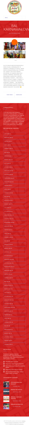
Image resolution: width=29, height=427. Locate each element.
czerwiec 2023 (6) (8, 237)
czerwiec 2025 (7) (8, 148)
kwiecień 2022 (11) (8, 285)
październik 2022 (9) (9, 266)
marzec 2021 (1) (8, 333)
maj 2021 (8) (7, 325)
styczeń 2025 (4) (8, 167)
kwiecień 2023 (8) (8, 244)
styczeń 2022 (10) (8, 296)
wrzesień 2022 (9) (8, 270)
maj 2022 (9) (7, 281)
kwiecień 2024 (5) (8, 200)
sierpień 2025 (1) (8, 141)
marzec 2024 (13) (8, 204)
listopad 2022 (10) (8, 263)
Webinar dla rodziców (16, 389)
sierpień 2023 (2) (8, 229)
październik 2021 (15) (9, 307)
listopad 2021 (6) (8, 303)
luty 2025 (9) (7, 163)
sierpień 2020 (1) (8, 340)
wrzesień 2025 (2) (8, 137)
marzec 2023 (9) (8, 248)
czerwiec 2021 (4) (8, 322)
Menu (6, 17)
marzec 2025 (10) (8, 159)
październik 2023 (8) (9, 222)
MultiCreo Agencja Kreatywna (16, 424)
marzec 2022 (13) (8, 289)
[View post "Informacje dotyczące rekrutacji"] (6, 384)
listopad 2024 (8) (8, 174)
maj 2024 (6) (7, 196)
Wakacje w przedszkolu (17, 404)
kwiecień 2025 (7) (8, 156)
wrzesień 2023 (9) (8, 226)
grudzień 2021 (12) (9, 300)
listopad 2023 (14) (8, 218)
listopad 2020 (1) (8, 337)
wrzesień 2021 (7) (8, 311)
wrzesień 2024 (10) (8, 181)
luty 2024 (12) (7, 207)
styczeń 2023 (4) (8, 255)
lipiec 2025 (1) (7, 145)
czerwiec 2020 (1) (8, 344)
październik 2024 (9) (9, 178)
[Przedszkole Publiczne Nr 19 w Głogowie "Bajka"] (14, 7)
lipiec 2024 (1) (7, 189)
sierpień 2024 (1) (8, 185)
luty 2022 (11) (7, 292)
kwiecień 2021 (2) (8, 329)
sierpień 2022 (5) (8, 274)
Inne (16, 60)
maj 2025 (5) (7, 152)
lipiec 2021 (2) (7, 318)
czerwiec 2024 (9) (8, 193)
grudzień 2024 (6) (8, 170)
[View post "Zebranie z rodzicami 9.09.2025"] (6, 399)
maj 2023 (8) (7, 241)
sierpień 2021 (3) (8, 314)
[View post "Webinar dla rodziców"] (6, 392)
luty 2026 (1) (7, 133)
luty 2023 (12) (7, 252)
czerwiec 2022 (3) (8, 278)
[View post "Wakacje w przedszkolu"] (6, 406)
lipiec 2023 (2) (7, 233)
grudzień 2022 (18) (9, 259)
